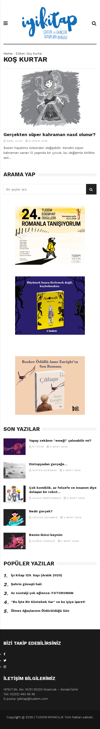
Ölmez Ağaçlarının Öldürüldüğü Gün (40, 611)
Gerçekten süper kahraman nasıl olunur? (49, 134)
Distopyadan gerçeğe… (48, 464)
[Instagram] (4, 667)
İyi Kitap (38, 446)
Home (8, 53)
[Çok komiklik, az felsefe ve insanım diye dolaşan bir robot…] (14, 494)
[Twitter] (4, 660)
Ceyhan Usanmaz (45, 517)
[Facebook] (4, 654)
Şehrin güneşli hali (26, 584)
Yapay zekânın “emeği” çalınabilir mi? (60, 440)
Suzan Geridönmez (46, 498)
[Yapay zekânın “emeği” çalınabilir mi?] (14, 446)
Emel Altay (15, 140)
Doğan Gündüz (43, 540)
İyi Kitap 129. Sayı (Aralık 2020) (36, 575)
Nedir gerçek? (41, 511)
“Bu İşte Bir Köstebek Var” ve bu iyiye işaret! (48, 602)
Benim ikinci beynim (45, 535)
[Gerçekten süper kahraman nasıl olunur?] (50, 98)
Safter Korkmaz (44, 470)
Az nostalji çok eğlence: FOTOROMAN (42, 593)
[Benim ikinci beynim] (14, 541)
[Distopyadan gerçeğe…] (14, 470)
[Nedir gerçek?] (14, 517)
